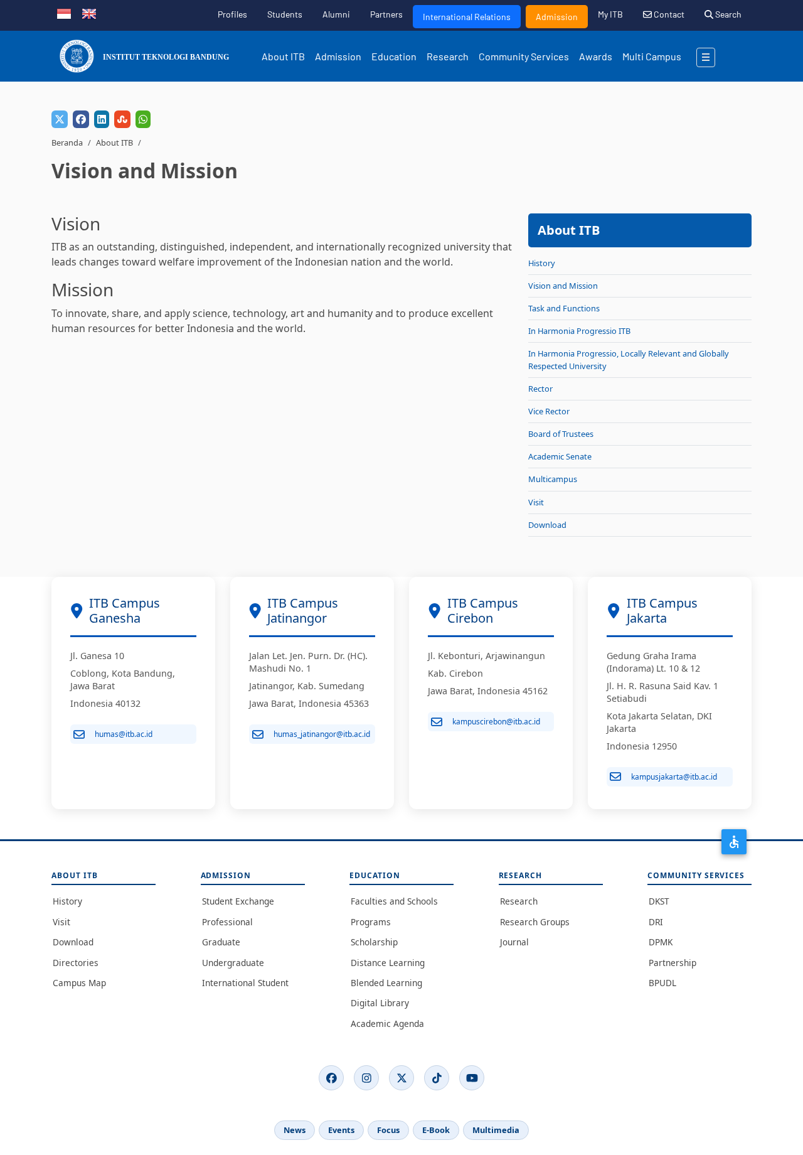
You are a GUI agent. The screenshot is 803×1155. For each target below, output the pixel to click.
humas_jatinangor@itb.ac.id (322, 734)
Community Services (524, 56)
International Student (245, 983)
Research (448, 56)
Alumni (336, 14)
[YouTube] (471, 1077)
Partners (386, 14)
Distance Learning (388, 963)
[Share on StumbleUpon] (122, 119)
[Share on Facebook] (81, 119)
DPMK (661, 942)
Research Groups (535, 922)
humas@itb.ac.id (123, 734)
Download (547, 524)
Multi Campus (651, 56)
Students (284, 14)
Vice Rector (549, 411)
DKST (659, 901)
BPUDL (662, 983)
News (295, 1130)
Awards (595, 56)
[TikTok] (436, 1077)
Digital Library (380, 1003)
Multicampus (552, 479)
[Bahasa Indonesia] (64, 12)
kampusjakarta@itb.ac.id (674, 776)
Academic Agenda (387, 1023)
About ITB (283, 56)
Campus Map (79, 983)
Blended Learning (386, 983)
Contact (668, 14)
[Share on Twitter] (59, 119)
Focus (388, 1130)
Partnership (672, 963)
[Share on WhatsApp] (143, 119)
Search (727, 14)
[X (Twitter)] (401, 1077)
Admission (557, 16)
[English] (89, 12)
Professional (227, 922)
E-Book (436, 1130)
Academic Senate (560, 456)
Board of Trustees (560, 433)
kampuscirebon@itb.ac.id (496, 721)
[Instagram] (366, 1077)
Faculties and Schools (394, 901)
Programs (371, 922)
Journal (514, 942)
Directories (75, 963)
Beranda (67, 142)
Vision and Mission (563, 285)
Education (394, 56)
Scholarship (374, 942)
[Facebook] (331, 1077)
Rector (540, 388)
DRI (656, 922)
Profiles (232, 14)
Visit (536, 502)
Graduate (221, 942)
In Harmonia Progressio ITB (579, 330)
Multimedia (495, 1130)
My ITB (610, 14)
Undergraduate (233, 963)
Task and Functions (564, 308)
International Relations (467, 16)
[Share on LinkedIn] (101, 119)
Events (341, 1130)
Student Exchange (238, 901)
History (541, 263)
